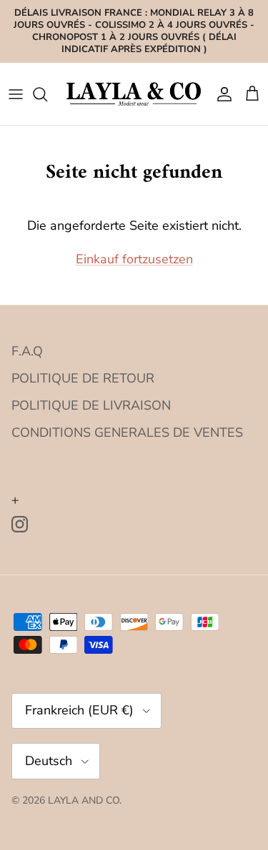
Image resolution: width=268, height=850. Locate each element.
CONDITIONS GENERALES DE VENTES (127, 432)
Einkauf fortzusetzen (134, 259)
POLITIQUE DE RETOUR (82, 378)
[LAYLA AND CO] (134, 93)
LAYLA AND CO (83, 800)
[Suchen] (47, 94)
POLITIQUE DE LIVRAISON (91, 405)
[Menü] (15, 94)
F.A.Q (27, 351)
